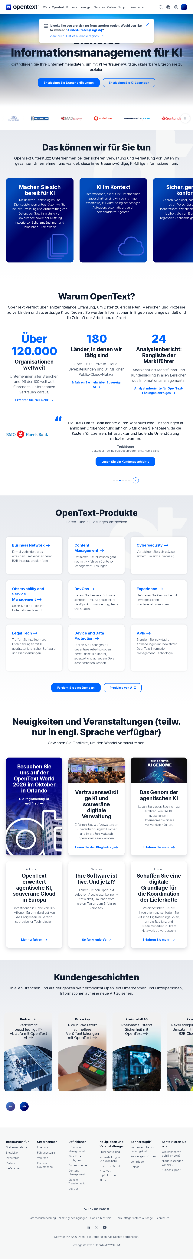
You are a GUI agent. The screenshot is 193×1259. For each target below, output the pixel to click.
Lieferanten (13, 1168)
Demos (135, 1166)
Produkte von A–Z (123, 688)
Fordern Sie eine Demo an (76, 688)
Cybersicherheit (78, 1165)
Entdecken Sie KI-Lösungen (129, 83)
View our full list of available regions (74, 36)
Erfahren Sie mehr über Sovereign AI (96, 384)
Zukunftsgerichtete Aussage (135, 1218)
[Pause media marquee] (185, 118)
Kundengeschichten (143, 1156)
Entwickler (12, 1152)
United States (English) (85, 30)
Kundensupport (171, 1169)
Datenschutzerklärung (42, 1218)
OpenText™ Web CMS (108, 1245)
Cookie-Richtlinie (100, 1218)
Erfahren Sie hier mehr (31, 400)
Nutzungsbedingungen (73, 1218)
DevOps (73, 1188)
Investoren (12, 1157)
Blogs (103, 1180)
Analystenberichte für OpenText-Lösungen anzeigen (159, 390)
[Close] (148, 24)
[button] (53, 7)
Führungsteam (46, 1152)
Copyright (60, 1236)
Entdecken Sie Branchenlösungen (69, 83)
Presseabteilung (110, 1151)
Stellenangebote (16, 1147)
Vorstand (42, 1157)
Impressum (162, 1218)
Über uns (42, 1147)
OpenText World (110, 1166)
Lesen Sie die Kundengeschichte (125, 462)
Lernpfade (137, 1161)
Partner (10, 1163)
